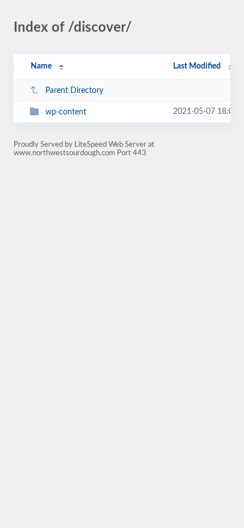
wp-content (65, 112)
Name (41, 66)
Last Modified (197, 66)
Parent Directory (74, 91)
